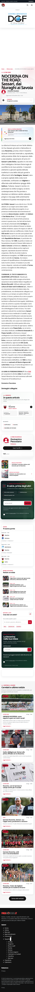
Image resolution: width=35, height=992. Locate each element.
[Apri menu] (32, 5)
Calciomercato (11, 626)
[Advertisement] (17, 47)
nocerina (15, 424)
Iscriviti (27, 503)
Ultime (7, 930)
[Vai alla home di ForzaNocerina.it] (9, 913)
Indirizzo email (7, 499)
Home (2, 69)
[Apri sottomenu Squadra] (10, 939)
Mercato (7, 932)
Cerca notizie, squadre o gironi (9, 618)
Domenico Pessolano (13, 91)
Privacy (3, 971)
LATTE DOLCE (7, 424)
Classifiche (18, 626)
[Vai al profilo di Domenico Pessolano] (6, 440)
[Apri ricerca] (27, 5)
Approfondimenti (10, 934)
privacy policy (13, 513)
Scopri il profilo (17, 448)
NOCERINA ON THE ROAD (10, 428)
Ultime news (10, 69)
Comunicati (8, 936)
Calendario (8, 962)
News (5, 626)
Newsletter (31, 1)
